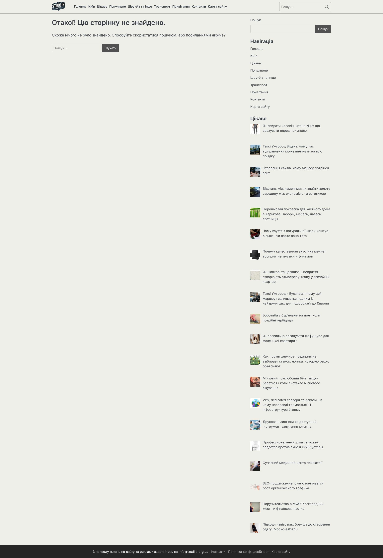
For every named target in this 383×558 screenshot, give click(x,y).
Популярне (117, 6)
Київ (91, 6)
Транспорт (162, 6)
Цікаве (102, 6)
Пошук (255, 20)
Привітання (181, 6)
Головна (80, 6)
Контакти (199, 6)
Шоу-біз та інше (140, 6)
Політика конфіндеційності (248, 552)
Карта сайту (217, 6)
